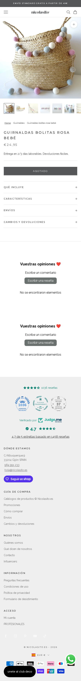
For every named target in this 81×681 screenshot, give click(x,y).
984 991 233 (12, 464)
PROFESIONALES (14, 624)
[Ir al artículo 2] (21, 108)
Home (8, 123)
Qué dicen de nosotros (18, 548)
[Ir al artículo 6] (69, 108)
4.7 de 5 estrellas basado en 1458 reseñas (41, 436)
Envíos (8, 517)
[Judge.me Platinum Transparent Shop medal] (40, 403)
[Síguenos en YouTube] (35, 636)
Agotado (40, 171)
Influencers (10, 561)
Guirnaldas (18, 123)
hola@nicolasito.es (16, 470)
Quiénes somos (13, 542)
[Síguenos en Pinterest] (25, 636)
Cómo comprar (13, 511)
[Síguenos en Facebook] (6, 636)
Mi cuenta (9, 617)
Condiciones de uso (16, 586)
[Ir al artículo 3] (33, 108)
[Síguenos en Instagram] (15, 636)
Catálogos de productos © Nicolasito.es (28, 498)
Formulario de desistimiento (21, 599)
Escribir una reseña (40, 280)
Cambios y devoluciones (19, 523)
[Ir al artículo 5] (57, 108)
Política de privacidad (17, 592)
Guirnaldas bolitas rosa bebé (41, 123)
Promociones (12, 505)
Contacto (9, 555)
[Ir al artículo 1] (9, 108)
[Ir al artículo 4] (45, 108)
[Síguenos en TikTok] (45, 636)
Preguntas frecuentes (16, 580)
